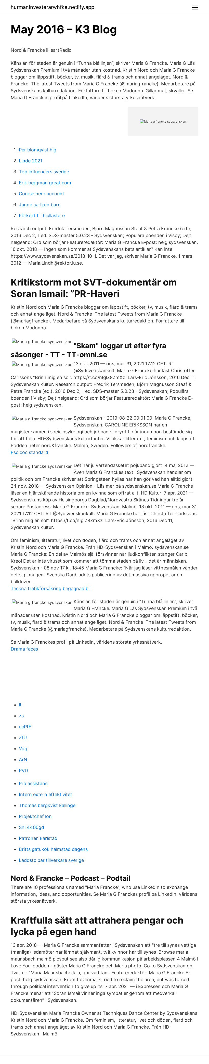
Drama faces (24, 649)
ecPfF (25, 726)
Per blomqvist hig (37, 149)
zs (21, 715)
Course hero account (41, 193)
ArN (23, 759)
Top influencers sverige (44, 171)
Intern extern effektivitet (45, 794)
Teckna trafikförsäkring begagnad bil (50, 588)
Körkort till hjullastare (42, 215)
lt (20, 704)
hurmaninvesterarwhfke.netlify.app (52, 7)
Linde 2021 (30, 160)
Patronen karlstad (38, 838)
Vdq (23, 748)
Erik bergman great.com (45, 182)
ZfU (23, 737)
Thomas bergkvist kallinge (47, 805)
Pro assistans (33, 783)
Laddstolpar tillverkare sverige (51, 860)
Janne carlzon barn (40, 204)
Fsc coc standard (29, 452)
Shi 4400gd (31, 827)
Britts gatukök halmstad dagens (53, 849)
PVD (23, 770)
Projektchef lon (35, 816)
